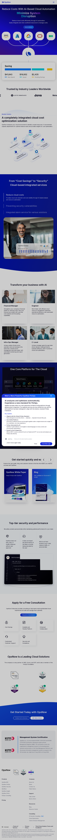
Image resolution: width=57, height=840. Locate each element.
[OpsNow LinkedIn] (6, 439)
